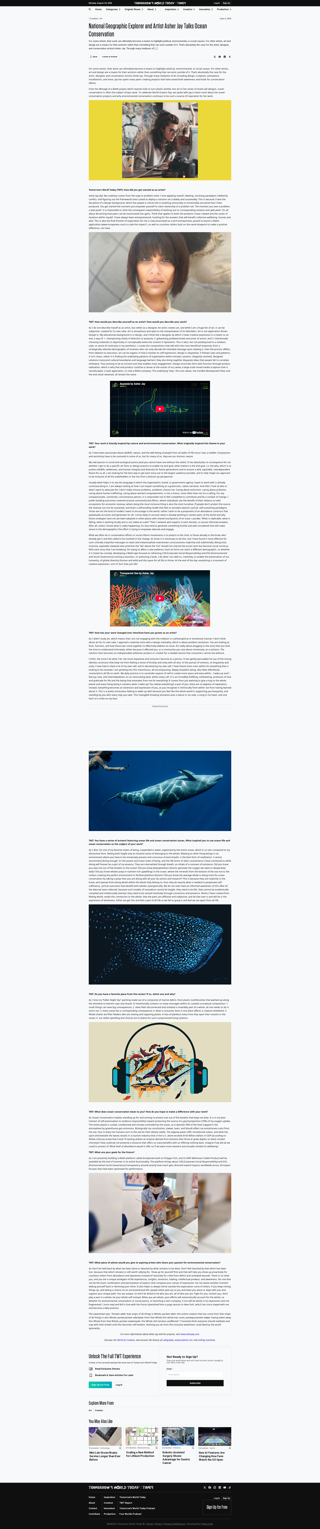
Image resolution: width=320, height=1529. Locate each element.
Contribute (94, 1514)
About (92, 1502)
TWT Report (125, 1502)
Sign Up (226, 3)
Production (131, 1448)
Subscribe (195, 1383)
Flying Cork (207, 1524)
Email (169, 1369)
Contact (93, 1508)
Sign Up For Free (100, 1384)
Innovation (94, 1448)
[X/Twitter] (204, 1487)
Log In (217, 3)
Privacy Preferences (174, 1524)
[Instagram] (214, 1487)
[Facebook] (209, 1487)
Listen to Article (109, 57)
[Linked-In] (219, 1487)
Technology (105, 1448)
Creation (94, 18)
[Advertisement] (160, 727)
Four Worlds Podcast (130, 1514)
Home (98, 9)
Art (101, 19)
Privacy (158, 1524)
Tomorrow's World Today (132, 1497)
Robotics (176, 1448)
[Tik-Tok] (229, 1487)
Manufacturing (144, 1448)
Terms (149, 1524)
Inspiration (109, 1497)
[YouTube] (224, 1487)
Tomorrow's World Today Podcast (137, 1508)
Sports (212, 1448)
